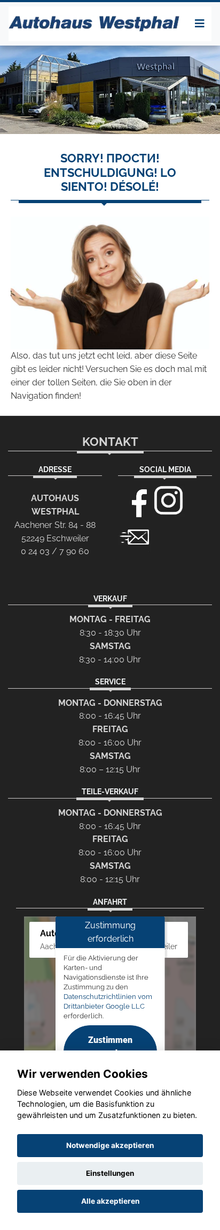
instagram (168, 500)
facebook (134, 500)
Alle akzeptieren (110, 1201)
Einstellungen (110, 1173)
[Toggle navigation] (199, 24)
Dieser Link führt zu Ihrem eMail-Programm (134, 536)
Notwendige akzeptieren (110, 1145)
